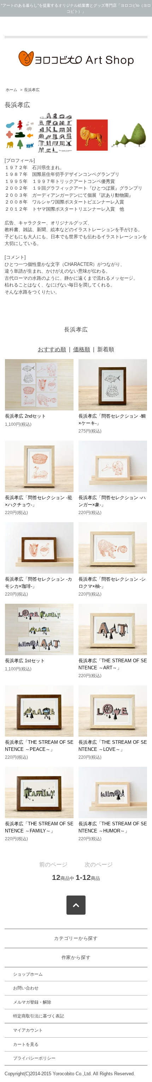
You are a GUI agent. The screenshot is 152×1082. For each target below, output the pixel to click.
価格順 (81, 349)
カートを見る (26, 1044)
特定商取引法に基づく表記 (38, 1016)
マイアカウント (28, 1030)
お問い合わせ (26, 988)
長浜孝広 (32, 90)
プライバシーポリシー (34, 1058)
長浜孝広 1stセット (25, 660)
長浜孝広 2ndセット (25, 416)
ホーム (11, 90)
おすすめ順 (52, 349)
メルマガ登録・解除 (32, 1002)
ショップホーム (28, 974)
